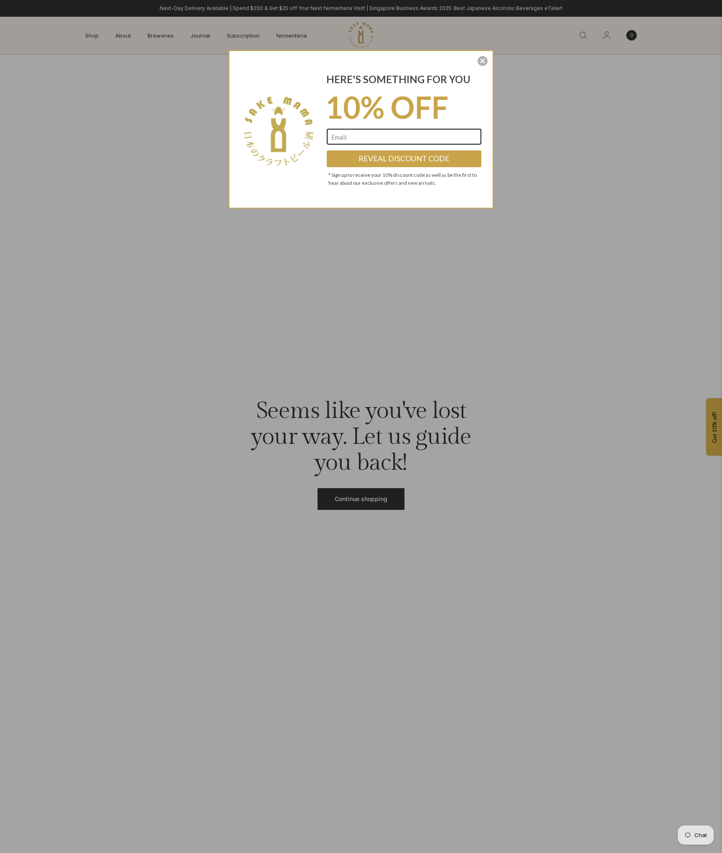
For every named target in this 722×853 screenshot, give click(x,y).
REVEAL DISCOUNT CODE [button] (404, 158)
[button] (483, 61)
